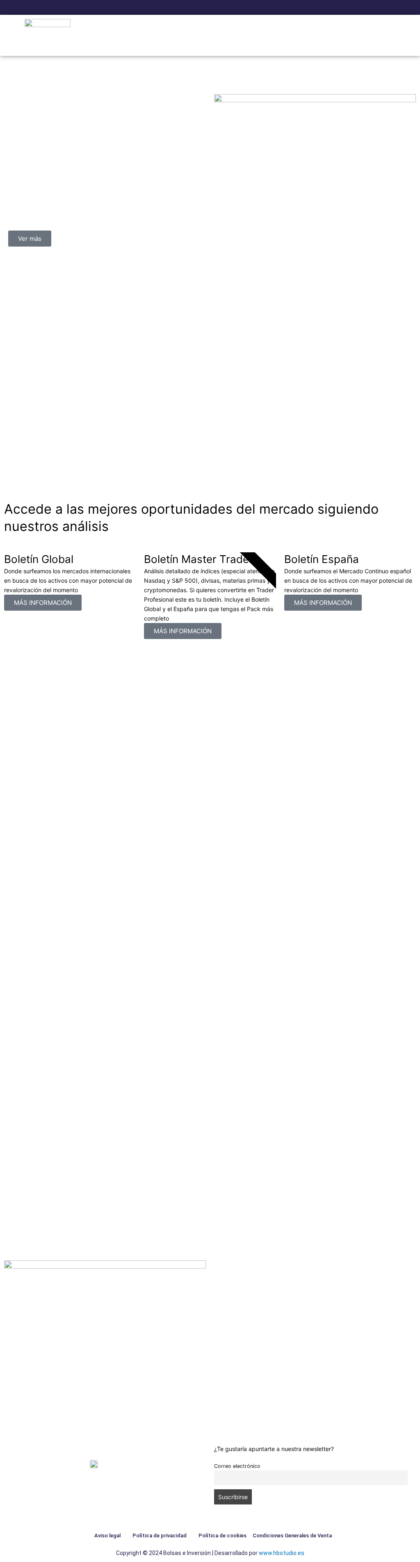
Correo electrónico (237, 1466)
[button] (389, 35)
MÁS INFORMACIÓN (43, 603)
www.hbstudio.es (281, 1553)
